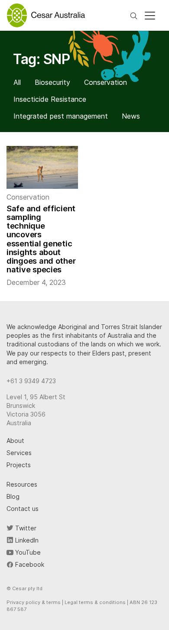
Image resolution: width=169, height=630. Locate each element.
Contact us (22, 508)
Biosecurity (52, 82)
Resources (21, 484)
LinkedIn (26, 540)
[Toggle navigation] (150, 15)
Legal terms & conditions (95, 602)
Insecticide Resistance (49, 99)
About (15, 440)
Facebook (28, 564)
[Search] (134, 15)
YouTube (27, 552)
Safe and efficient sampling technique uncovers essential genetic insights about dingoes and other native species (40, 239)
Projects (18, 464)
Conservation (105, 82)
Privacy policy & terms (33, 602)
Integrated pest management (60, 116)
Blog (13, 496)
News (131, 116)
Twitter (24, 528)
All (17, 82)
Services (19, 452)
